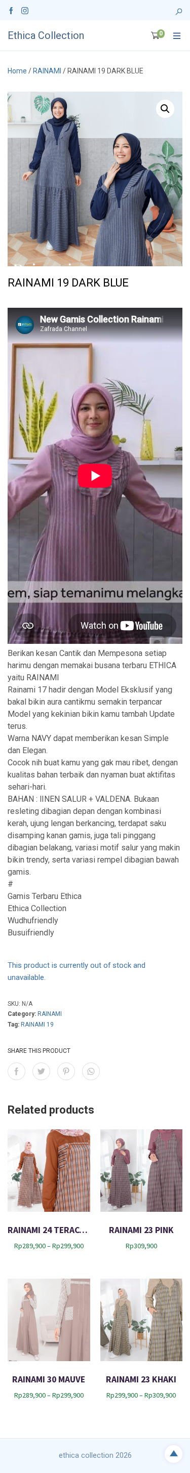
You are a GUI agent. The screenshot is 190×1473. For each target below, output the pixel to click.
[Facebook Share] (16, 1071)
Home (17, 71)
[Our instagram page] (24, 10)
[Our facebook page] (11, 10)
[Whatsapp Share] (91, 1071)
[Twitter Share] (41, 1071)
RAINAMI (47, 71)
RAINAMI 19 (37, 1024)
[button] (165, 109)
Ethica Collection (46, 35)
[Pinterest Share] (66, 1071)
